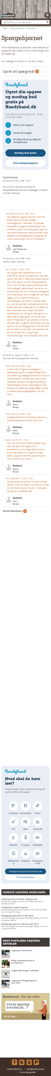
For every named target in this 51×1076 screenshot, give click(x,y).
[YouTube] (29, 1062)
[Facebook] (14, 1062)
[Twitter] (21, 1062)
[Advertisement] (26, 203)
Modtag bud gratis (25, 152)
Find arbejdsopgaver (25, 163)
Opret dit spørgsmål (19, 71)
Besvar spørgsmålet (13, 511)
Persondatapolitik (28, 1072)
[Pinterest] (36, 1062)
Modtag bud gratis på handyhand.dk (25, 871)
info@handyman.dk (35, 1069)
